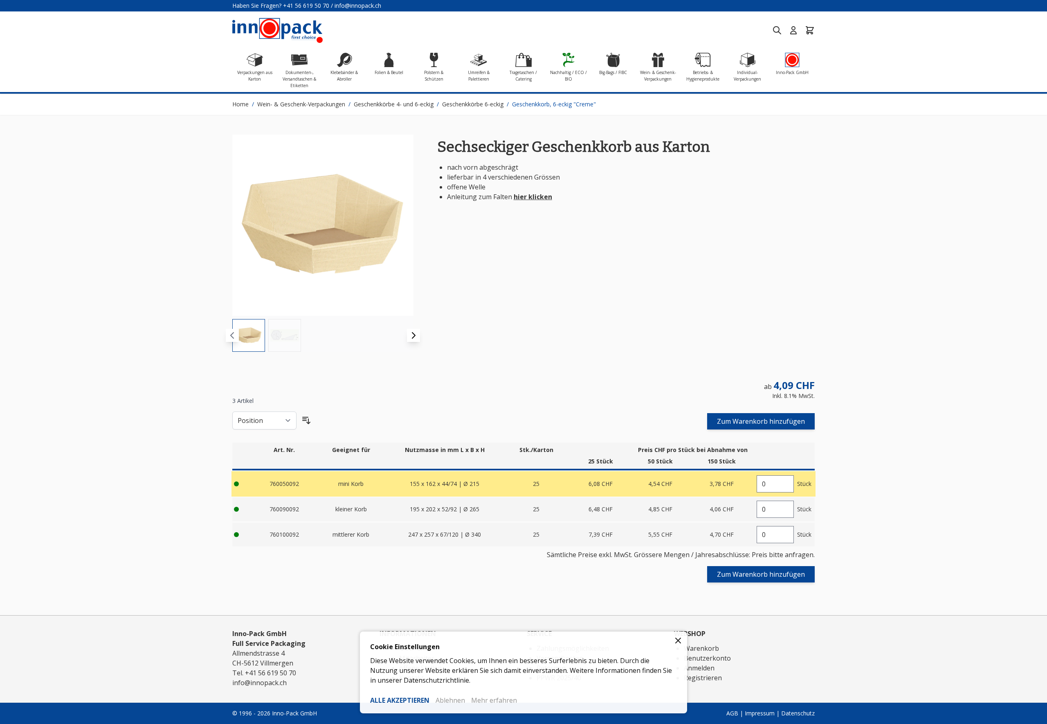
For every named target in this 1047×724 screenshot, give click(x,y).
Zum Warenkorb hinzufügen (761, 421)
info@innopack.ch (358, 5)
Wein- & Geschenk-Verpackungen (301, 104)
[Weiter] (413, 335)
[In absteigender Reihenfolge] (306, 420)
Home (240, 104)
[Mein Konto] (793, 30)
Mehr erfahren (494, 700)
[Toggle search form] (777, 30)
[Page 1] (248, 335)
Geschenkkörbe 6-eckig (472, 104)
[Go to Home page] (277, 30)
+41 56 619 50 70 (306, 5)
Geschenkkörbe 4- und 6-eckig (394, 104)
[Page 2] (284, 335)
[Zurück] (232, 335)
